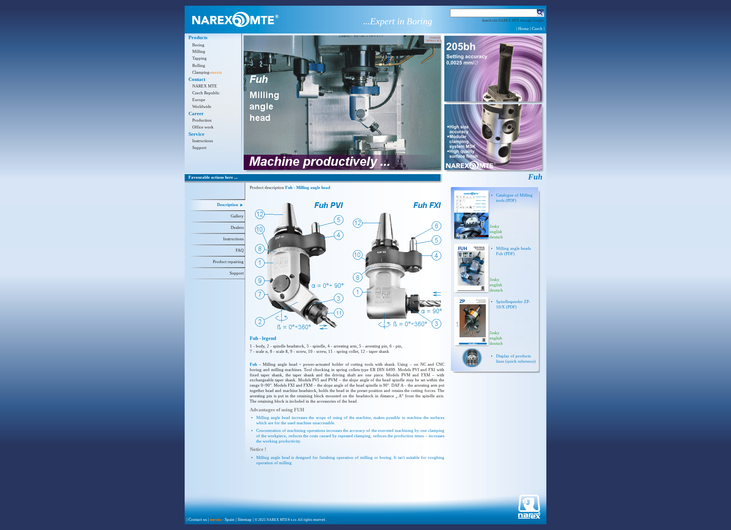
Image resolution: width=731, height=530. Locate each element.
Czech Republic (206, 93)
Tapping (199, 58)
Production (202, 120)
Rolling (198, 65)
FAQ (240, 250)
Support (199, 148)
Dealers (237, 227)
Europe (198, 100)
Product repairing (228, 262)
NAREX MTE (204, 86)
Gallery (237, 216)
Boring (198, 45)
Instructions (202, 141)
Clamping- (207, 72)
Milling (198, 51)
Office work (203, 127)
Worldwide (201, 107)
